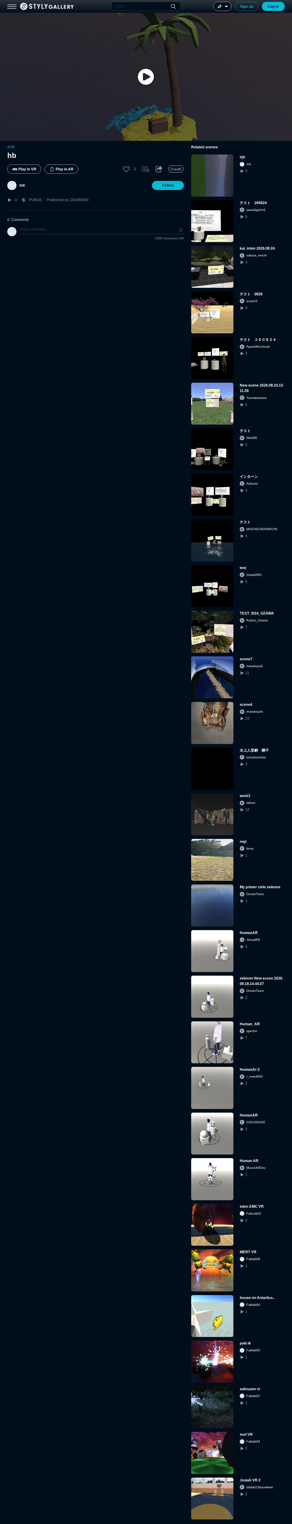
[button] (126, 169)
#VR (11, 147)
